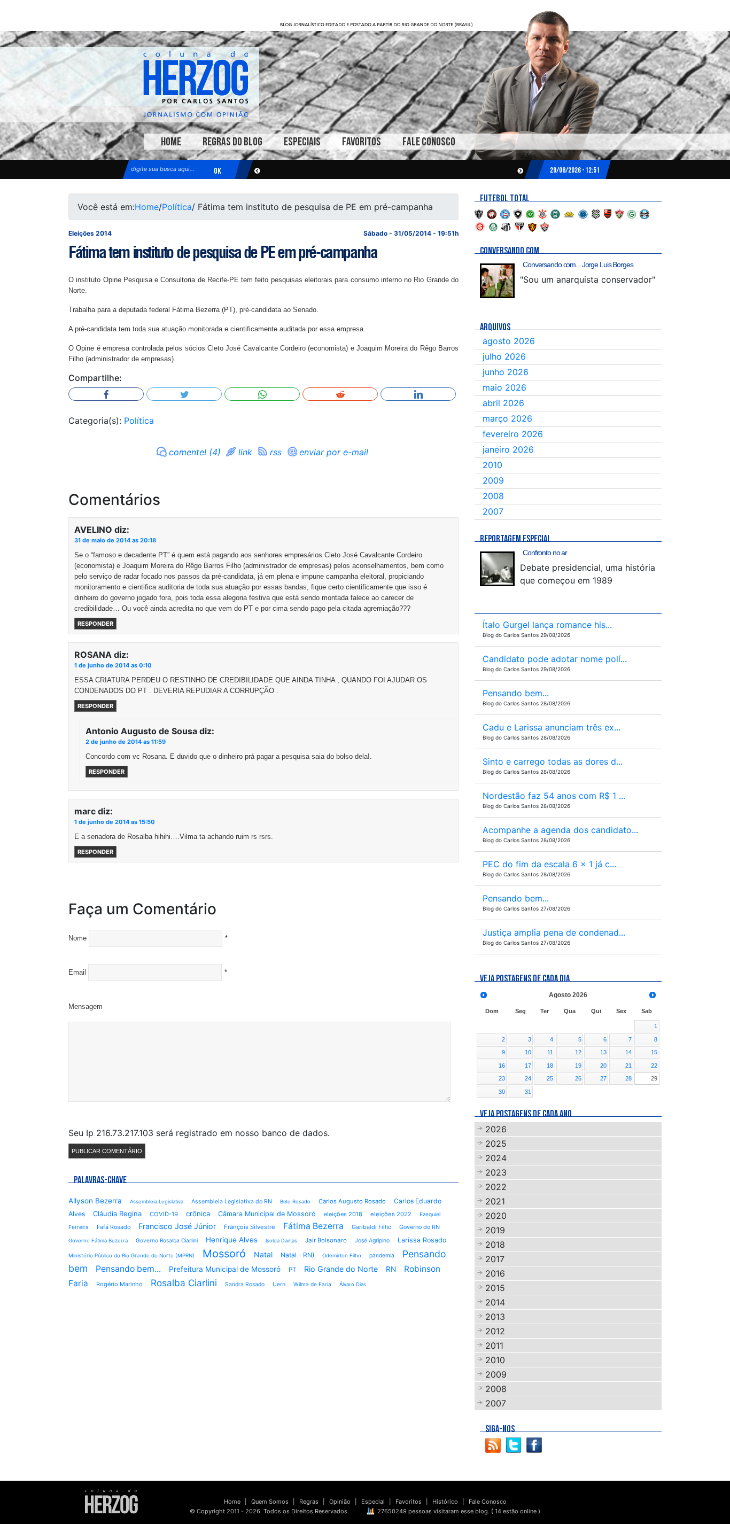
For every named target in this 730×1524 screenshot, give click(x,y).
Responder (95, 623)
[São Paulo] (519, 226)
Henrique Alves (232, 1239)
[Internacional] (480, 226)
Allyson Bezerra (95, 1200)
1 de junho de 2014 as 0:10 (113, 665)
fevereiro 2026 (513, 434)
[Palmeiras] (493, 226)
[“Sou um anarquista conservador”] (497, 280)
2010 (492, 465)
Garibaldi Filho (371, 1227)
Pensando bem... (128, 1269)
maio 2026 (504, 387)
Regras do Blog (232, 142)
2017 (494, 1259)
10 (528, 1052)
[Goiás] (631, 213)
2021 (495, 1201)
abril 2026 (503, 403)
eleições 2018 (343, 1214)
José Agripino (372, 1240)
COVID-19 (164, 1214)
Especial (373, 1501)
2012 (495, 1331)
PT (292, 1269)
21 (628, 1065)
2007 (493, 511)
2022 (496, 1186)
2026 (496, 1129)
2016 (495, 1273)
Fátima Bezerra (313, 1226)
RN (391, 1269)
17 (528, 1065)
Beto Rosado (295, 1201)
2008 (493, 496)
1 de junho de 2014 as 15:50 (114, 822)
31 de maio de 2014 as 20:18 (115, 540)
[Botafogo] (518, 213)
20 (603, 1065)
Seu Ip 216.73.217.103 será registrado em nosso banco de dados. (199, 1133)
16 (502, 1065)
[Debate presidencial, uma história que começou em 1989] (497, 568)
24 (528, 1078)
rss (276, 452)
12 (578, 1052)
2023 (496, 1172)
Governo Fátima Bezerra (98, 1240)
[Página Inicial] (111, 1501)
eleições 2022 (390, 1214)
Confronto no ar (545, 552)
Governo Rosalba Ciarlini (167, 1240)
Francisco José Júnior (177, 1226)
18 (550, 1065)
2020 (496, 1215)
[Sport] (532, 226)
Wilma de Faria (312, 1284)
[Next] (652, 995)
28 (628, 1078)
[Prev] (484, 995)
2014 (495, 1302)
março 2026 (507, 418)
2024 (496, 1158)
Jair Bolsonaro (326, 1240)
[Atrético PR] (491, 213)
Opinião (340, 1501)
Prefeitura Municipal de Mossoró (225, 1269)
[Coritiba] (555, 213)
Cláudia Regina (117, 1213)
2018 (495, 1244)
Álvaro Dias (352, 1284)
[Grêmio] (644, 213)
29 (654, 1078)
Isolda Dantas (281, 1240)
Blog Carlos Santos (195, 84)
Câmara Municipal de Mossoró (267, 1214)
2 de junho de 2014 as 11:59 (126, 741)
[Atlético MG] (479, 213)
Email (77, 972)
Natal (263, 1254)
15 (654, 1052)
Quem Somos (270, 1501)
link (245, 452)
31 (528, 1091)
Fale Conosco (428, 142)
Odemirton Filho (341, 1255)
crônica (198, 1213)
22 (654, 1065)
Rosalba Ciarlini (184, 1282)
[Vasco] (544, 226)
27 (603, 1078)
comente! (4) (195, 452)
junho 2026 (506, 372)
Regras (309, 1501)
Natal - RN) (297, 1255)
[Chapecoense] (530, 213)
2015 (495, 1287)
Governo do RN (419, 1227)
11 (550, 1052)
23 (502, 1078)
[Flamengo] (607, 213)
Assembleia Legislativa (156, 1201)
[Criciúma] (569, 213)
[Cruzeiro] (583, 213)
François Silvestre (249, 1227)
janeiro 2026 (508, 449)
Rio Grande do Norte (341, 1268)
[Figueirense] (596, 213)
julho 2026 (504, 356)
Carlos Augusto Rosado (352, 1201)
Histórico (445, 1501)
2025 (496, 1143)
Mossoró (224, 1253)
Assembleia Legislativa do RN (231, 1201)
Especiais (302, 142)
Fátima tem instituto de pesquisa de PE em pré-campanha (222, 252)
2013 (495, 1316)
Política (177, 206)
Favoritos (361, 142)
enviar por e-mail (333, 452)
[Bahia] (505, 213)
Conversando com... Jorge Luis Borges (578, 264)
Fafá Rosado (113, 1227)
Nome (77, 938)
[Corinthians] (542, 213)
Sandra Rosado (245, 1284)
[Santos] (506, 226)
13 (603, 1052)
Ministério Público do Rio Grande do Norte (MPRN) (131, 1255)
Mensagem (85, 1006)
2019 (495, 1230)
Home (171, 142)
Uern (279, 1284)
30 (502, 1091)
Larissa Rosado (422, 1240)
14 (628, 1052)
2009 (493, 480)
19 (578, 1065)
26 (578, 1078)
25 (550, 1078)
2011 (494, 1345)
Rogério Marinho (119, 1284)
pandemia (381, 1255)
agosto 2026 (509, 341)
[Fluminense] (619, 213)
